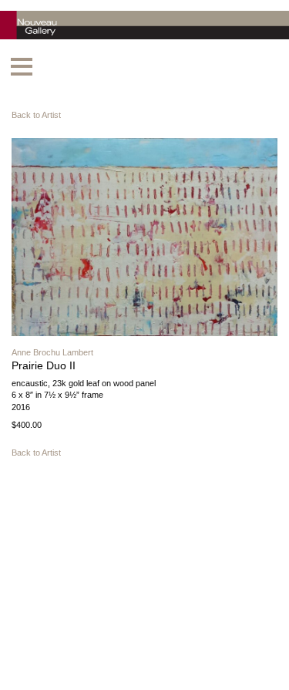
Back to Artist (36, 114)
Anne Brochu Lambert (52, 352)
